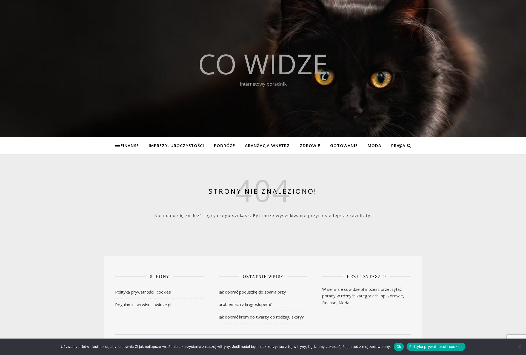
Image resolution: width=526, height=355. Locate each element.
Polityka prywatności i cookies (143, 292)
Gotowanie (344, 145)
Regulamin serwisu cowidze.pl (143, 304)
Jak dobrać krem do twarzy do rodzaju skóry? (261, 317)
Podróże (224, 145)
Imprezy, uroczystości (176, 145)
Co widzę (263, 63)
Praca (398, 145)
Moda (374, 145)
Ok (398, 346)
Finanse (130, 145)
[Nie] (519, 347)
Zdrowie (310, 145)
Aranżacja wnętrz (267, 145)
